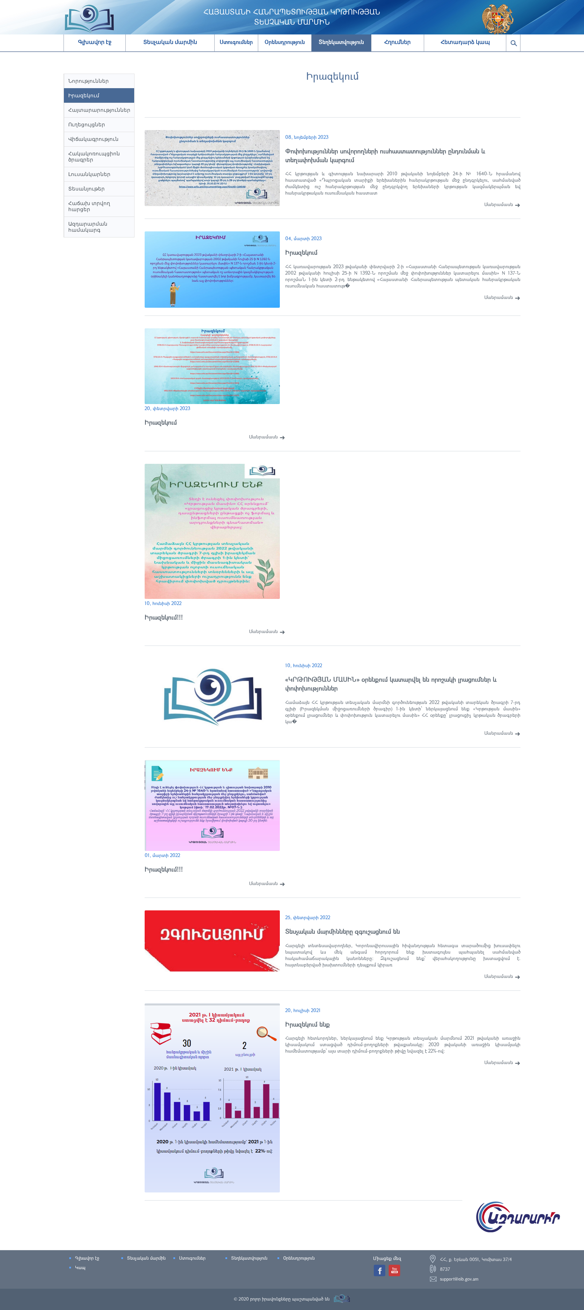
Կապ (80, 1267)
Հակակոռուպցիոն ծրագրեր (94, 156)
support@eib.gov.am (459, 1279)
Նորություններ (88, 81)
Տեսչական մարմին (170, 42)
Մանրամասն (498, 204)
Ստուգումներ (192, 1258)
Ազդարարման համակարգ (87, 227)
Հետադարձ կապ (465, 42)
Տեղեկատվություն (249, 1258)
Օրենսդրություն (299, 1258)
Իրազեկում (83, 95)
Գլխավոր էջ (95, 42)
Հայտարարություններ (99, 110)
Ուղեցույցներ (86, 124)
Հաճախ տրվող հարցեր (89, 206)
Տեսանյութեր (86, 189)
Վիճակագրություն (93, 139)
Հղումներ (397, 42)
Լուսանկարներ (89, 174)
